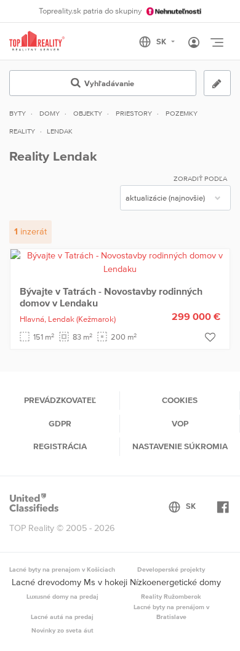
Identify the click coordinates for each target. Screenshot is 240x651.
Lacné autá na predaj (62, 616)
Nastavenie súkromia (180, 446)
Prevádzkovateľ (60, 400)
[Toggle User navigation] (193, 43)
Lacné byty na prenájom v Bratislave (171, 611)
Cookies (180, 400)
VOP (180, 423)
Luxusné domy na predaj (62, 596)
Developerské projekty (171, 569)
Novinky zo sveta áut (62, 630)
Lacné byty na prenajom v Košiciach (62, 569)
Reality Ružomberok (171, 596)
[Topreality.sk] (37, 41)
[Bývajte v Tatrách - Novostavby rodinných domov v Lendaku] (120, 261)
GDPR (60, 423)
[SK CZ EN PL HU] (162, 42)
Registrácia (60, 446)
